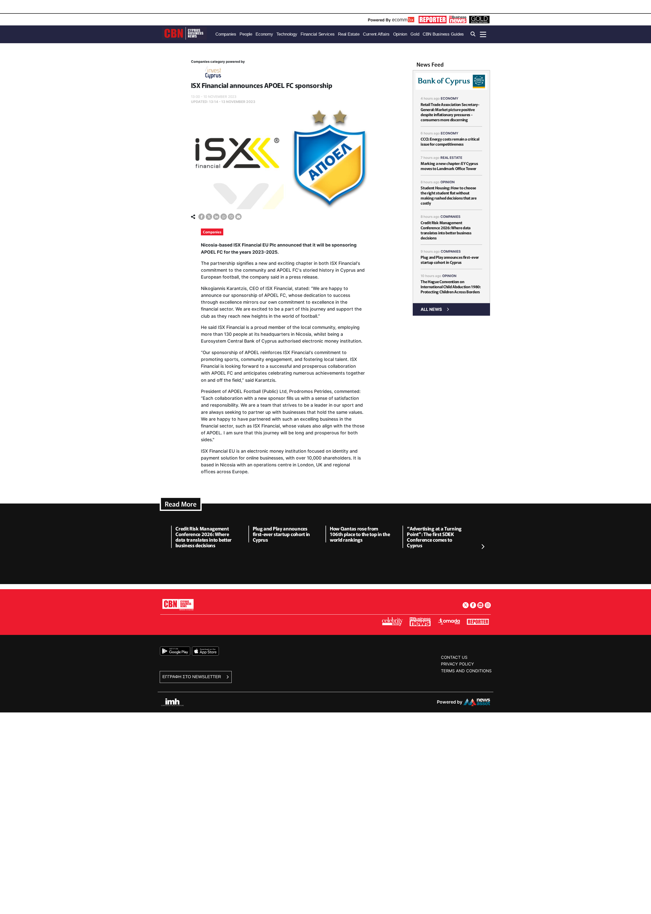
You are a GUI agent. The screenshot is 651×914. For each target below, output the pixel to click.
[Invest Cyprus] (213, 73)
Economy (449, 98)
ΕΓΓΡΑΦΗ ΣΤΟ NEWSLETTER (192, 676)
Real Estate (451, 158)
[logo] (184, 34)
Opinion (447, 182)
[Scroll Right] (482, 546)
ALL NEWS (431, 309)
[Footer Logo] (178, 604)
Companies (212, 231)
